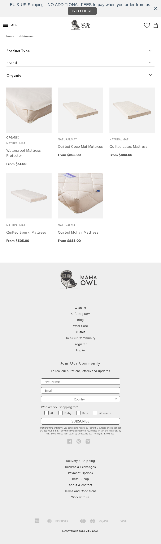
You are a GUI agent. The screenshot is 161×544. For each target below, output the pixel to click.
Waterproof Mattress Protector (23, 153)
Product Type (18, 50)
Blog (80, 320)
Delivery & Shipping (80, 461)
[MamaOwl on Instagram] (88, 442)
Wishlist (80, 308)
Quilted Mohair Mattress (78, 232)
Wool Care (80, 326)
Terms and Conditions (80, 491)
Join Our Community (80, 338)
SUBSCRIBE (80, 421)
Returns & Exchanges (80, 467)
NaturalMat (15, 143)
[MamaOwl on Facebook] (69, 442)
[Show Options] (116, 399)
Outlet (80, 332)
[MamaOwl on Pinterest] (78, 442)
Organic (13, 75)
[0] (155, 25)
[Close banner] (156, 8)
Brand (11, 62)
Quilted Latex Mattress (128, 146)
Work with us (80, 497)
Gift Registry (80, 314)
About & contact (80, 485)
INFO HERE (82, 11)
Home (10, 36)
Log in (80, 350)
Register (80, 344)
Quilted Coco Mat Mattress (80, 146)
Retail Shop (80, 479)
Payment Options (80, 473)
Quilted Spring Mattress (26, 232)
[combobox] (79, 399)
